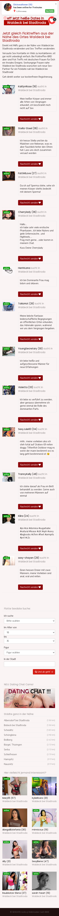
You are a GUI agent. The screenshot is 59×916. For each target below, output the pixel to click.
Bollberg (29, 739)
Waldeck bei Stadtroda (31, 90)
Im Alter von (10, 627)
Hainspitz (29, 759)
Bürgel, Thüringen (29, 744)
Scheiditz (29, 730)
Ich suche (8, 615)
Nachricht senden (29, 119)
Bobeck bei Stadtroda (29, 725)
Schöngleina (29, 735)
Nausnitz (29, 764)
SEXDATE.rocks (19, 912)
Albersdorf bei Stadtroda (29, 720)
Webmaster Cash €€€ (38, 912)
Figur (6, 647)
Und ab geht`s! (45, 671)
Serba (29, 749)
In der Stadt (10, 659)
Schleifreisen (29, 754)
